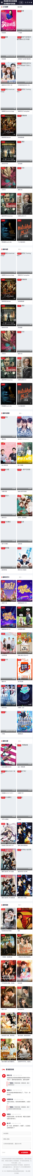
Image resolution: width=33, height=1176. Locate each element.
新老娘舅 (4, 59)
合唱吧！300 (21, 707)
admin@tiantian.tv (7, 1167)
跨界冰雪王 (4, 707)
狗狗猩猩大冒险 (21, 629)
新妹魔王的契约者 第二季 (7, 845)
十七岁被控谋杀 (21, 242)
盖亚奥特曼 (4, 570)
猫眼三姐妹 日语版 (22, 897)
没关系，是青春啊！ (22, 517)
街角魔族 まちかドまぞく (7, 793)
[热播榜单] (29, 2)
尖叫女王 (4, 189)
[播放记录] (27, 2)
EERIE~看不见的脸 (22, 491)
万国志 (19, 819)
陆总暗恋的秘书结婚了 (7, 930)
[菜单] (2, 2)
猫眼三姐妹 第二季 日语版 (8, 871)
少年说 (3, 734)
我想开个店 (4, 603)
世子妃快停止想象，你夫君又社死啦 (10, 983)
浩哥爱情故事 (21, 137)
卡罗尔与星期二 (5, 819)
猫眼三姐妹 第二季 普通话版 (8, 897)
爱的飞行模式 (5, 543)
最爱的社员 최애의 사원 (7, 85)
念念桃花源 (4, 655)
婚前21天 (4, 681)
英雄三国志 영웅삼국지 (23, 655)
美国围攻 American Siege (8, 111)
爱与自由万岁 (21, 1009)
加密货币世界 (5, 163)
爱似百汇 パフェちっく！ (24, 439)
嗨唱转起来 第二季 (6, 629)
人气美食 (20, 32)
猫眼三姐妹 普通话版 (23, 845)
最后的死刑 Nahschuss (7, 216)
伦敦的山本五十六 (22, 216)
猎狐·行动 (20, 189)
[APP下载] (31, 2)
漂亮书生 (4, 439)
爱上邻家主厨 (5, 465)
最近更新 (20, 7)
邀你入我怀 (4, 1009)
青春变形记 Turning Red (23, 111)
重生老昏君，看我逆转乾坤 (24, 1035)
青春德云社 (20, 734)
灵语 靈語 (20, 163)
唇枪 (19, 930)
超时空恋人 (4, 517)
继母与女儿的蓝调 (22, 570)
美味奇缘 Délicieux (6, 137)
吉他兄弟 (20, 543)
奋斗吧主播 (20, 681)
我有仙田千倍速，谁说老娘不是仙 (9, 1035)
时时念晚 (20, 983)
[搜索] (25, 2)
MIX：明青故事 (21, 767)
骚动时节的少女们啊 (22, 871)
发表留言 (25, 1152)
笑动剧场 (4, 32)
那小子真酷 (20, 465)
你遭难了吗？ (21, 793)
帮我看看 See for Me (7, 242)
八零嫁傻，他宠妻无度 (7, 957)
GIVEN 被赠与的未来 (6, 767)
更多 (19, 249)
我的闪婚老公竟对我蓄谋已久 (8, 1061)
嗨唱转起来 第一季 (22, 603)
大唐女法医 (4, 491)
